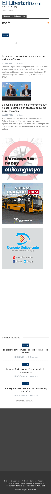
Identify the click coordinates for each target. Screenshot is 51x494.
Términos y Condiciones (16, 486)
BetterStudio (31, 490)
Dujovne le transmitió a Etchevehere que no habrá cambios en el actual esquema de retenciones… (24, 107)
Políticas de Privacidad (36, 486)
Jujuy (5, 35)
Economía (7, 84)
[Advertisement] (25, 303)
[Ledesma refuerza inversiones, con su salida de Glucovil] (16, 43)
